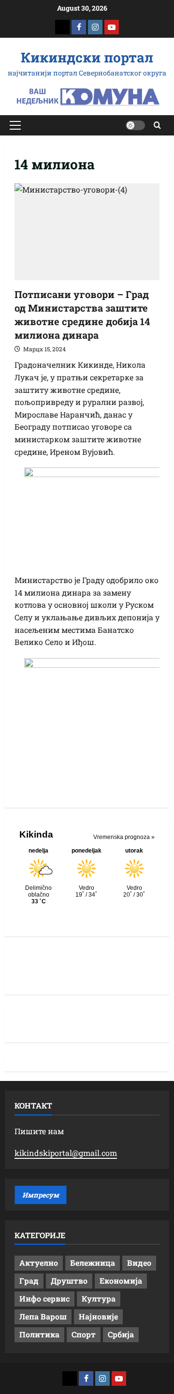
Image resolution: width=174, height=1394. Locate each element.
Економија (121, 1280)
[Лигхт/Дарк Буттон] (135, 125)
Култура (99, 1298)
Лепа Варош (43, 1316)
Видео (139, 1263)
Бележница (92, 1263)
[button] (15, 125)
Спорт (84, 1334)
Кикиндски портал (87, 57)
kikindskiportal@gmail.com (65, 1153)
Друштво (69, 1280)
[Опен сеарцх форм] (157, 125)
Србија (121, 1334)
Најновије (98, 1316)
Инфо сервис (44, 1298)
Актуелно (38, 1263)
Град (29, 1280)
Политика (39, 1334)
